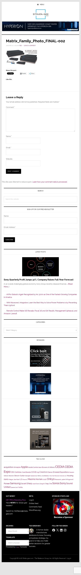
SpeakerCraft (14, 487)
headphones (33, 476)
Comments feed (35, 507)
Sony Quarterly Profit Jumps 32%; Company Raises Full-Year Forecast (38, 279)
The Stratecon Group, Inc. (43, 558)
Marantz (25, 479)
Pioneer (7, 483)
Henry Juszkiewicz (43, 476)
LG (21, 479)
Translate (23, 547)
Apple (24, 466)
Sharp (29, 483)
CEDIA (59, 467)
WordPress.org (34, 510)
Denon (50, 472)
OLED (45, 479)
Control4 (18, 472)
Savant (23, 484)
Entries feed (33, 503)
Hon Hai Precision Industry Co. (58, 476)
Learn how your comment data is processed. (49, 182)
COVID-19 (35, 472)
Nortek (39, 479)
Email (8, 148)
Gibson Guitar (19, 476)
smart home (36, 483)
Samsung (15, 483)
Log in (31, 500)
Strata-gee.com (40, 14)
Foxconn (71, 472)
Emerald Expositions (61, 472)
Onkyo (51, 479)
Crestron (43, 472)
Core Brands (26, 472)
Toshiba (20, 487)
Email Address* (10, 227)
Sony (63, 483)
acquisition (8, 467)
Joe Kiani (17, 479)
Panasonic (58, 479)
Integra (11, 479)
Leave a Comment (30, 45)
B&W (40, 467)
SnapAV (42, 483)
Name (9, 136)
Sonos (55, 483)
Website (9, 159)
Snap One (48, 483)
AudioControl (33, 467)
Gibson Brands (9, 476)
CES (12, 472)
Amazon (17, 467)
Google (27, 476)
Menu (42, 4)
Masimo (31, 479)
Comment (10, 107)
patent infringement (67, 479)
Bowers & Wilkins (48, 467)
